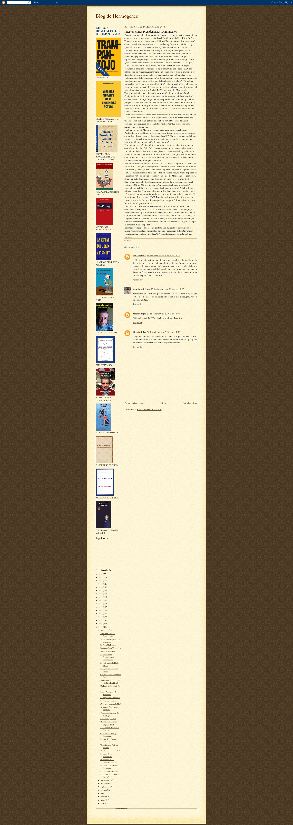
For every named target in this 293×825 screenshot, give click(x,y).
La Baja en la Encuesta (109, 771)
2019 (101, 597)
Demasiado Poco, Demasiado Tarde (108, 760)
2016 (101, 607)
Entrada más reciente (133, 403)
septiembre (105, 786)
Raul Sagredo (139, 255)
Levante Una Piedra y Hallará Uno (108, 740)
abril (103, 803)
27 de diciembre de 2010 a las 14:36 (163, 331)
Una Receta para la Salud (110, 750)
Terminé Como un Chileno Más (107, 634)
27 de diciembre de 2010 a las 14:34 (163, 313)
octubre (104, 783)
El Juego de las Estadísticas (106, 755)
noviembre (105, 780)
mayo (103, 800)
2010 (101, 627)
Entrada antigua (190, 403)
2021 (101, 590)
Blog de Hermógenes (117, 15)
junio (103, 796)
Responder (137, 279)
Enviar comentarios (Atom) (149, 409)
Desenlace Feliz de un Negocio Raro (108, 723)
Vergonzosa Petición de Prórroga (109, 714)
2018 (101, 600)
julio (103, 793)
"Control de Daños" (108, 651)
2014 (101, 613)
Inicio (163, 403)
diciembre (105, 630)
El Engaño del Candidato (110, 697)
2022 (101, 587)
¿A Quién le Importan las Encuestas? (110, 640)
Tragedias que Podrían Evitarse (109, 746)
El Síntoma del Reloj (108, 700)
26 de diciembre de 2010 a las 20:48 (163, 255)
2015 (101, 610)
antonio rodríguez (141, 289)
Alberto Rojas (139, 313)
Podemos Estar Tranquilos (110, 648)
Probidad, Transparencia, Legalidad (110, 766)
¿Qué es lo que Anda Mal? (110, 704)
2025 (101, 577)
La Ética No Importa (108, 645)
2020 (101, 593)
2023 (101, 584)
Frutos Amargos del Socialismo (108, 693)
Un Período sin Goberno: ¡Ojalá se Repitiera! (110, 681)
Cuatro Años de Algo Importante (108, 734)
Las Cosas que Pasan (108, 718)
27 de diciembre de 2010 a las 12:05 (167, 289)
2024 (101, 580)
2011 (101, 623)
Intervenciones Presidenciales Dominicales (107, 657)
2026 (101, 574)
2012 (101, 620)
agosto (103, 790)
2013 (101, 617)
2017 (101, 603)
